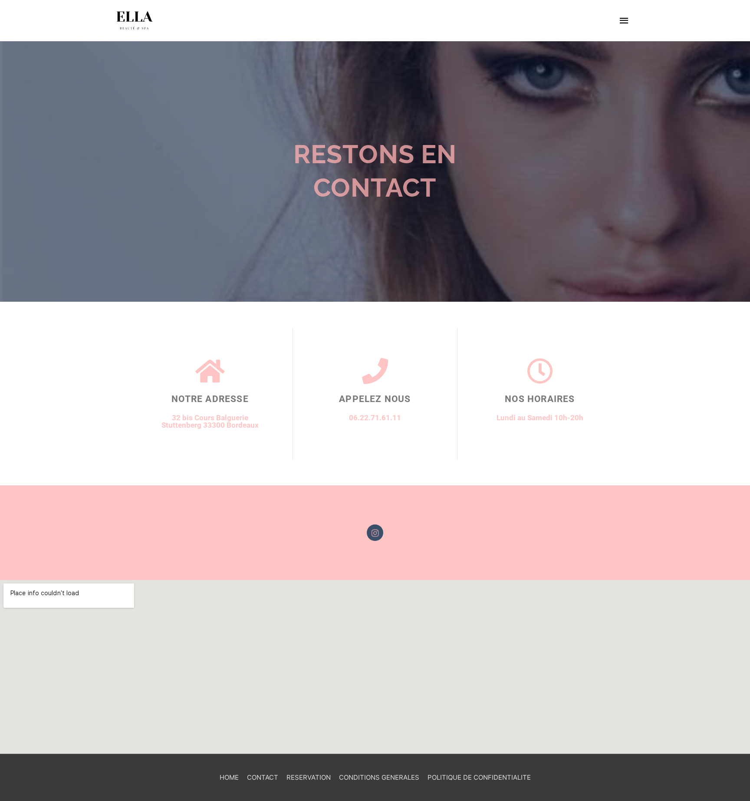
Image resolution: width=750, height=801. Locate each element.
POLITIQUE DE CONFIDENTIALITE (479, 777)
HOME (229, 777)
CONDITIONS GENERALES (379, 777)
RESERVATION (308, 777)
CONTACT (262, 777)
